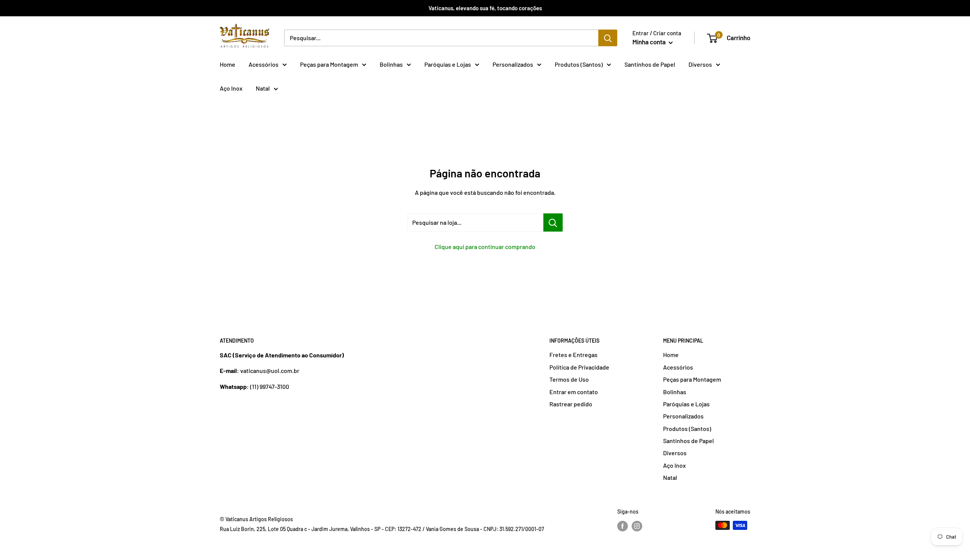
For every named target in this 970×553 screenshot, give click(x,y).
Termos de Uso (569, 379)
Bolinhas (391, 64)
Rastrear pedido (570, 403)
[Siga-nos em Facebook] (622, 526)
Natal (263, 88)
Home (227, 64)
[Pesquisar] (607, 38)
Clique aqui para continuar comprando (485, 246)
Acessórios (263, 64)
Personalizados (513, 64)
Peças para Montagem (329, 64)
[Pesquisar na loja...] (553, 222)
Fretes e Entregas (573, 354)
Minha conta (649, 41)
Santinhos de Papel (649, 64)
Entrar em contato (573, 391)
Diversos (700, 64)
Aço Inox (231, 88)
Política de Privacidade (579, 367)
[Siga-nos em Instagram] (637, 526)
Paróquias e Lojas (447, 64)
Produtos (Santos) (579, 64)
